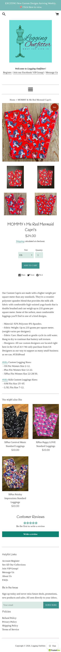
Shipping (20, 241)
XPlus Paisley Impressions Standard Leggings (15, 498)
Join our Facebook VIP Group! (28, 72)
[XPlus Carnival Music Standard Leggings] (15, 421)
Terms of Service (10, 629)
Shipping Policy (10, 625)
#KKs (5, 362)
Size (26, 250)
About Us (7, 576)
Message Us (52, 72)
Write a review (30, 534)
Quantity (39, 250)
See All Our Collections (14, 564)
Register (7, 72)
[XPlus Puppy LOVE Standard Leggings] (46, 421)
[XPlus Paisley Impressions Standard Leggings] (15, 473)
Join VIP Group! (10, 568)
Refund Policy (9, 618)
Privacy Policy (9, 621)
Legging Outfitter (38, 646)
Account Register (11, 561)
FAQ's (5, 580)
